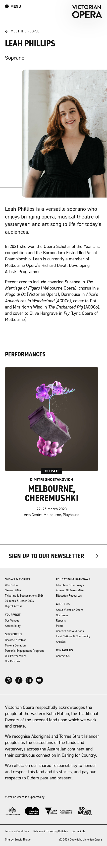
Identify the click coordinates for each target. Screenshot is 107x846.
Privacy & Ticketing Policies (50, 831)
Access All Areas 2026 (70, 590)
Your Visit (12, 615)
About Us (63, 604)
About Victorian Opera (69, 610)
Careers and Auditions (70, 631)
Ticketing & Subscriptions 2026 (24, 596)
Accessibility (13, 626)
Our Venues (12, 621)
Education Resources (69, 596)
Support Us (13, 634)
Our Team (62, 615)
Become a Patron (15, 640)
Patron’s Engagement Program (24, 651)
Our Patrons (12, 661)
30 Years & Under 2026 (19, 601)
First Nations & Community (73, 636)
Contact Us (64, 650)
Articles (61, 642)
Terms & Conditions (17, 831)
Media (59, 626)
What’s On (11, 585)
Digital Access (13, 606)
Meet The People (22, 31)
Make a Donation (15, 645)
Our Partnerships (16, 656)
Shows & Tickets (17, 579)
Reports (61, 621)
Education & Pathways (73, 579)
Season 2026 (13, 590)
